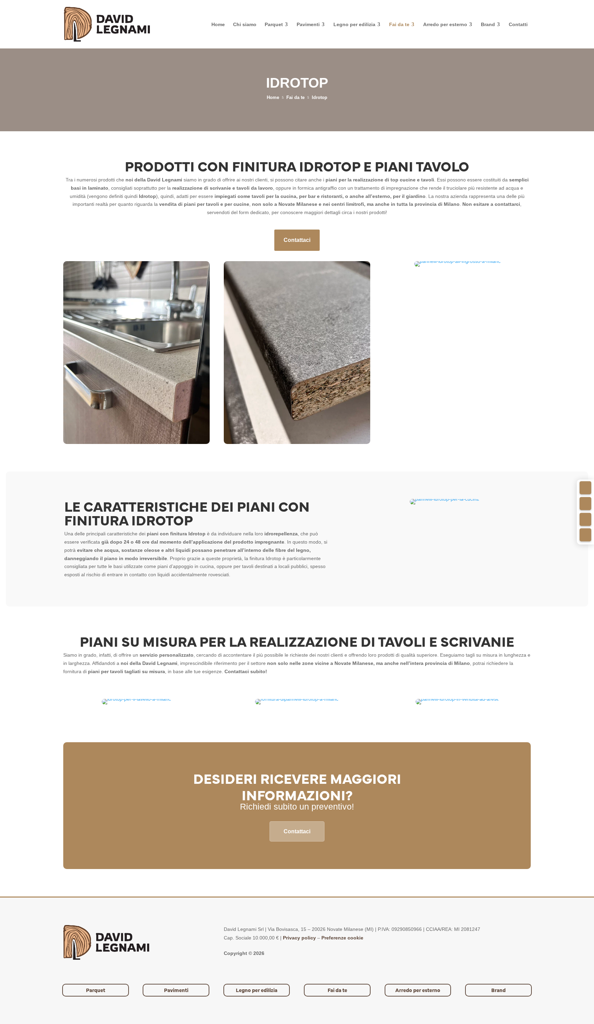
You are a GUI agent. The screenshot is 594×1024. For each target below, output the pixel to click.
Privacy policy (299, 937)
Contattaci (297, 240)
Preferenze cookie (342, 937)
